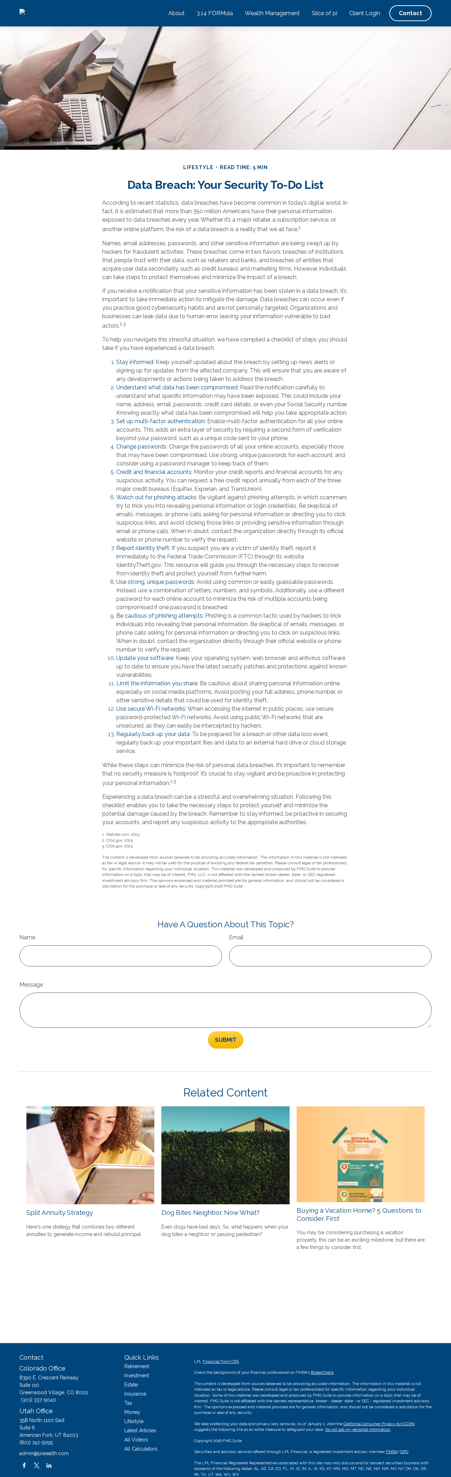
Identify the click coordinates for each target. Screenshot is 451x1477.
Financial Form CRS (221, 1361)
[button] (176, 13)
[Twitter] (36, 1465)
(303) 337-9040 (38, 1400)
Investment (136, 1375)
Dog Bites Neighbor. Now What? (210, 1212)
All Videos (136, 1439)
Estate (131, 1385)
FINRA (391, 1452)
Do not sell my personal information (357, 1429)
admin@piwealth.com (44, 1453)
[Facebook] (24, 1465)
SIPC (404, 1452)
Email (236, 937)
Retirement (136, 1366)
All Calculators (140, 1449)
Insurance (135, 1394)
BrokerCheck (322, 1372)
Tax (128, 1403)
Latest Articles (140, 1430)
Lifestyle (133, 1421)
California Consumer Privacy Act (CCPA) (379, 1424)
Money (132, 1412)
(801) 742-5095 (36, 1442)
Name (27, 937)
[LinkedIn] (49, 1465)
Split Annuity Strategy (59, 1212)
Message (31, 984)
